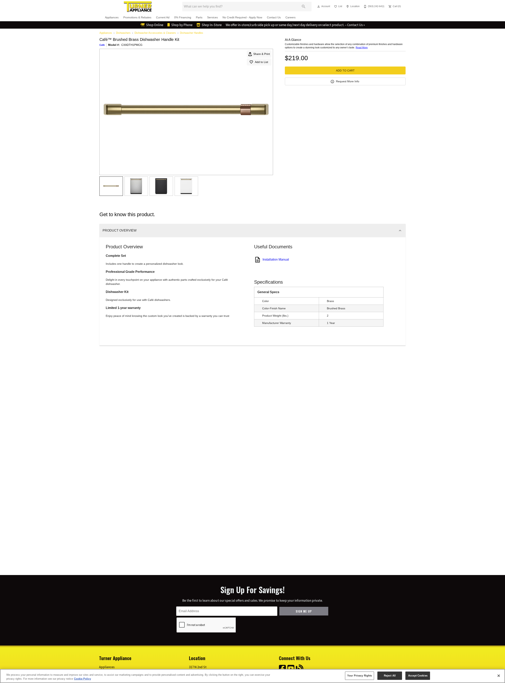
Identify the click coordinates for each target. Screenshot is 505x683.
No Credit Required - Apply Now (242, 17)
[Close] (498, 675)
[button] (318, 6)
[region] (252, 676)
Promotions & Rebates (137, 17)
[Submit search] (303, 6)
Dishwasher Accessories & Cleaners (155, 32)
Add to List (261, 62)
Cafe (102, 45)
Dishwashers (123, 32)
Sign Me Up (304, 611)
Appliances (112, 17)
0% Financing (182, 17)
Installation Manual (276, 259)
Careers (290, 17)
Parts (199, 17)
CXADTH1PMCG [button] (131, 44)
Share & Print (261, 53)
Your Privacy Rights (359, 675)
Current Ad (162, 17)
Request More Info (347, 81)
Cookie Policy (82, 678)
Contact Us (274, 17)
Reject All (390, 675)
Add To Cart (345, 70)
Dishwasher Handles (191, 32)
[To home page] (137, 6)
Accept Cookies (417, 675)
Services (212, 17)
